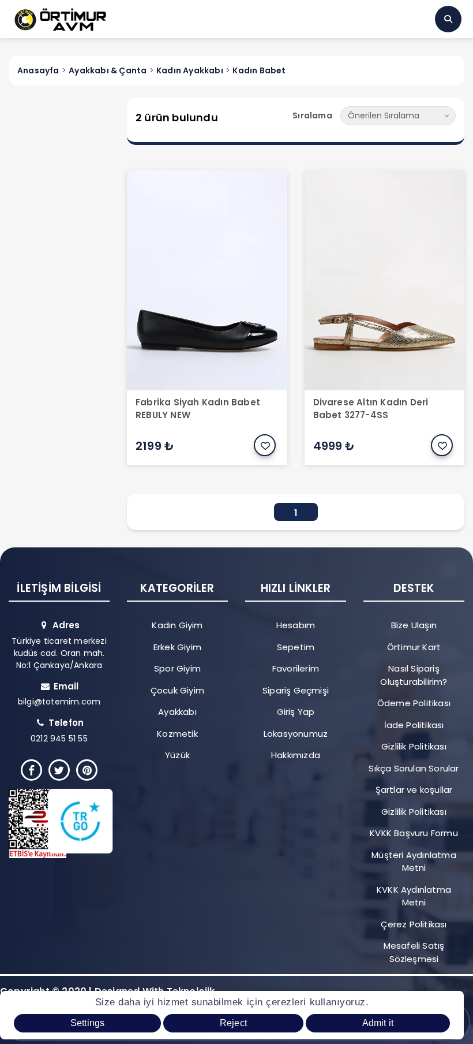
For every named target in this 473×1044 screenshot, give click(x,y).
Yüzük (177, 755)
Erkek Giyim (177, 647)
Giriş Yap (296, 712)
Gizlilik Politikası (413, 746)
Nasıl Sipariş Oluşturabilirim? (413, 675)
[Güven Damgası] (54, 823)
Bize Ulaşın (414, 625)
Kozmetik (177, 734)
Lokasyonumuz (296, 734)
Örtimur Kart (414, 647)
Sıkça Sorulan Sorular (414, 768)
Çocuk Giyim (177, 690)
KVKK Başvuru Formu (414, 833)
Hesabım (295, 625)
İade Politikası (414, 725)
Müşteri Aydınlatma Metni (413, 861)
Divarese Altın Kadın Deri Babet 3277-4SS (371, 409)
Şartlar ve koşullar (414, 790)
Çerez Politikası (413, 924)
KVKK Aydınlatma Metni (414, 896)
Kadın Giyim (177, 625)
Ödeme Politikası (414, 703)
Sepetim (295, 647)
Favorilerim (295, 668)
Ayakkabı (177, 712)
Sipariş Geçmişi (295, 690)
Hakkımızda (295, 755)
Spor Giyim (177, 668)
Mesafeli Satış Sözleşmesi (414, 952)
